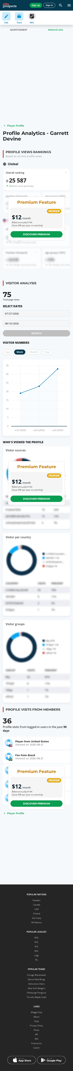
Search (36, 333)
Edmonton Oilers (36, 983)
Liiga (36, 955)
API (36, 1034)
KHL (36, 942)
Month (34, 352)
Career (36, 1047)
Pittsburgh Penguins (36, 992)
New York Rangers (36, 988)
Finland (36, 913)
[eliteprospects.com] (9, 5)
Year (47, 352)
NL (36, 959)
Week (19, 352)
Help (36, 1021)
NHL (36, 937)
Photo (36, 1030)
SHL (36, 946)
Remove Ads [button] (55, 29)
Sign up (36, 5)
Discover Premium (36, 234)
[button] (36, 323)
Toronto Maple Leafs (36, 997)
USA (37, 909)
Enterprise (36, 1043)
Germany (36, 917)
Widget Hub (36, 1012)
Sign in (49, 5)
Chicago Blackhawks (36, 974)
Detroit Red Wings (36, 979)
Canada (36, 904)
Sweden (36, 900)
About (36, 1016)
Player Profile (15, 125)
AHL (36, 950)
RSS (36, 1038)
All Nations (36, 922)
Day (7, 352)
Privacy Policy (36, 1025)
